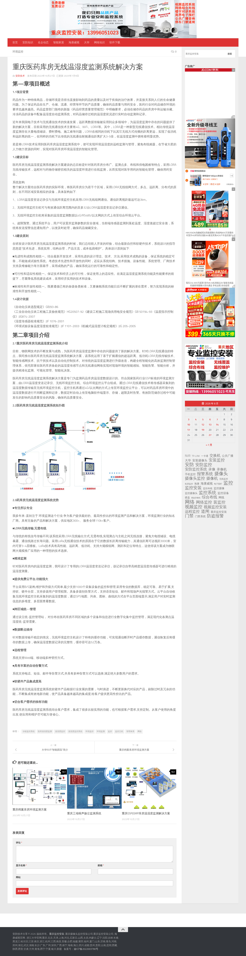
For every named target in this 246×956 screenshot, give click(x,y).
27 (210, 435)
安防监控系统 (196, 469)
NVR (187, 456)
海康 (196, 483)
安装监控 (217, 460)
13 (210, 424)
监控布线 (207, 488)
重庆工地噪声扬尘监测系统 (84, 813)
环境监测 (101, 731)
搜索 (230, 54)
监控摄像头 (191, 493)
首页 (15, 42)
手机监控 (190, 474)
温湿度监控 (60, 731)
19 (202, 429)
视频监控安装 (215, 507)
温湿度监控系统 (75, 731)
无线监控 (223, 479)
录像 (211, 469)
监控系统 (207, 493)
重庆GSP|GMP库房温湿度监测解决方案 (146, 813)
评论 (19, 842)
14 (217, 424)
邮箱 (101, 865)
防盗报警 (215, 516)
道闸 (205, 511)
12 (202, 424)
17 (188, 429)
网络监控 (204, 502)
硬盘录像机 (195, 498)
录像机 (222, 469)
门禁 (189, 516)
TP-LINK (196, 456)
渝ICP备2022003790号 (86, 948)
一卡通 (204, 456)
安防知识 (27, 42)
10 (188, 424)
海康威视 (74, 42)
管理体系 (130, 731)
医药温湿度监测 (45, 731)
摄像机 (212, 478)
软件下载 (114, 42)
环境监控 (18, 51)
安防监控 (203, 465)
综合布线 (209, 497)
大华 (86, 42)
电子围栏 (218, 484)
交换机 (215, 456)
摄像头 (221, 474)
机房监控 (189, 484)
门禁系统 (200, 516)
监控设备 (223, 493)
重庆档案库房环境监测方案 (30, 809)
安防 (189, 465)
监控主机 (119, 731)
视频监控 (193, 507)
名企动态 (43, 42)
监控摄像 (219, 488)
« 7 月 (209, 444)
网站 (18, 877)
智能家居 (58, 42)
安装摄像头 (199, 460)
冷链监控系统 (29, 731)
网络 (140, 731)
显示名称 (21, 865)
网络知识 (99, 42)
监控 (110, 731)
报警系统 (205, 474)
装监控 (219, 502)
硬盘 (187, 497)
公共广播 (227, 455)
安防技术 (20, 75)
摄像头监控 (195, 478)
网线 (221, 497)
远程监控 (192, 512)
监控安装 (193, 488)
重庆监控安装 (219, 511)
